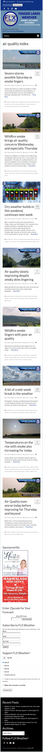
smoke (20, 359)
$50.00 (6, 662)
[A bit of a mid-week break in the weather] (21, 376)
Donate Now (7, 690)
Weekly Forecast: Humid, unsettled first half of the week (22, 706)
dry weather (21, 239)
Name (4, 631)
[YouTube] (16, 8)
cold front (15, 239)
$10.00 (6, 672)
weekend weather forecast (16, 106)
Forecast (31, 85)
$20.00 (6, 669)
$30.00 (6, 666)
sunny (18, 241)
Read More (32, 166)
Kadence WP (31, 748)
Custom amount (9, 675)
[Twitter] (8, 8)
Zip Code (5, 641)
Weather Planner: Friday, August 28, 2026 (17, 718)
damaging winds (22, 102)
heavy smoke (12, 173)
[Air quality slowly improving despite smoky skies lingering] (21, 257)
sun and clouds (12, 241)
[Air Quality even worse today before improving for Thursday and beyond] (21, 487)
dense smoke (24, 171)
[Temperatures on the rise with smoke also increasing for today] (21, 428)
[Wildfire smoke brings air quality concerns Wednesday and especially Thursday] (21, 122)
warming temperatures (19, 298)
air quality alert (9, 171)
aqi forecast (16, 410)
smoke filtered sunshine (19, 471)
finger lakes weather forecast (33, 102)
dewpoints (32, 467)
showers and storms (13, 359)
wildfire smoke (26, 106)
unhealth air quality (27, 359)
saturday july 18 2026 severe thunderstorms (15, 104)
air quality (8, 102)
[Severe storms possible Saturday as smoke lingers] (21, 59)
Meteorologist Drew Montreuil (15, 85)
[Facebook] (4, 8)
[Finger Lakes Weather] (21, 19)
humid (33, 469)
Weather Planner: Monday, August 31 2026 (18, 710)
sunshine (27, 471)
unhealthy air (19, 173)
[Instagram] (12, 8)
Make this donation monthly (15, 685)
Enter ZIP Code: (21, 616)
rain (34, 410)
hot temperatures (27, 469)
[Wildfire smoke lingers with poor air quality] (21, 317)
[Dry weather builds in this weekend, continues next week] (21, 192)
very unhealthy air (12, 534)
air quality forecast (10, 296)
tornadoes (7, 106)
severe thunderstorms (31, 104)
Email (4, 636)
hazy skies (11, 298)
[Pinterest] (13, 742)
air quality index (14, 102)
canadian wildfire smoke (14, 357)
